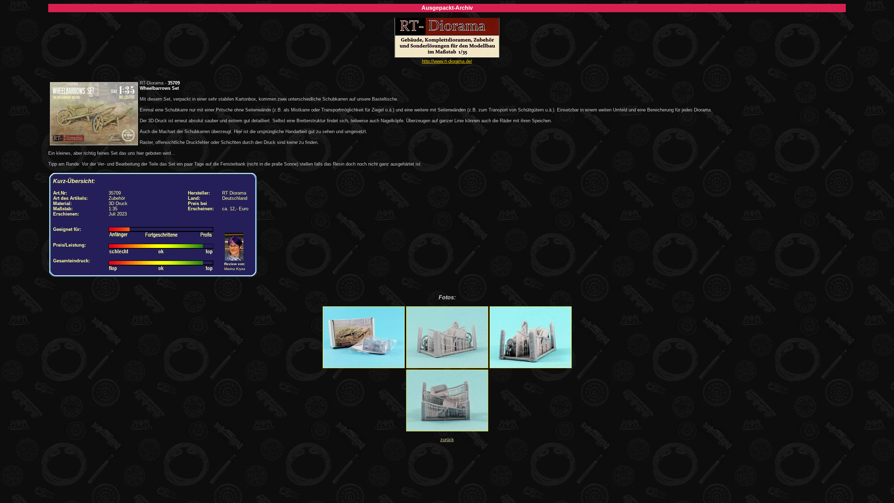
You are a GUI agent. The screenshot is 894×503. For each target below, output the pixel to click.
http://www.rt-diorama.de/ (447, 61)
